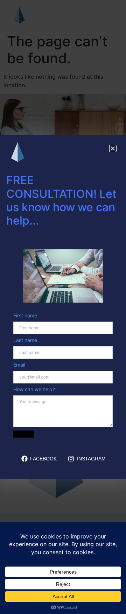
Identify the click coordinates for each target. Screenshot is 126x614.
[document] (63, 307)
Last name (25, 340)
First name (25, 315)
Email (19, 364)
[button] (112, 148)
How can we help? (34, 389)
